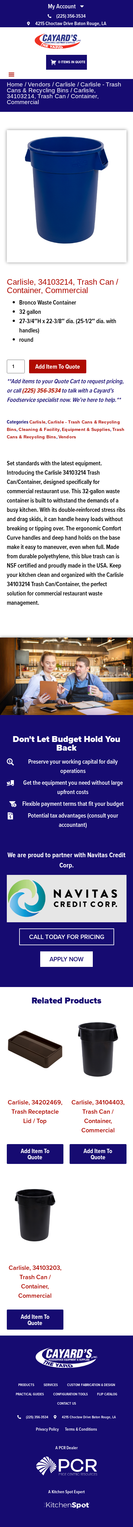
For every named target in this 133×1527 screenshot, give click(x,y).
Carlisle (65, 84)
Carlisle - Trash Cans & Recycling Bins (64, 87)
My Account (62, 6)
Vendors (39, 84)
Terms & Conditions (81, 1429)
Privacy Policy (47, 1429)
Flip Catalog (107, 1394)
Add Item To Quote (57, 366)
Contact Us (66, 1403)
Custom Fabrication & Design (91, 1384)
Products (26, 1384)
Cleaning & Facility (39, 429)
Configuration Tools (70, 1394)
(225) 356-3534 (41, 390)
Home (15, 84)
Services (51, 1384)
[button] (11, 74)
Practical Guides (30, 1394)
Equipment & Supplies (86, 429)
